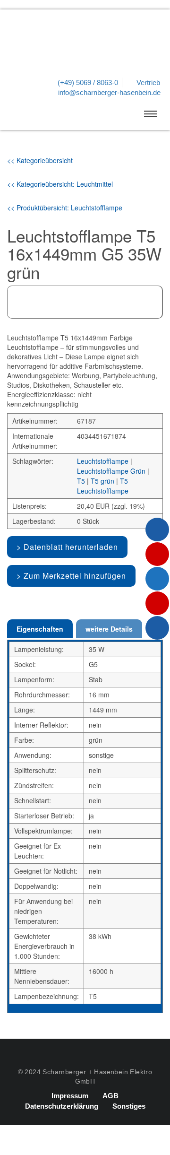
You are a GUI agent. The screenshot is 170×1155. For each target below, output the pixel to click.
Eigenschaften (40, 629)
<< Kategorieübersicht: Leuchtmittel (60, 184)
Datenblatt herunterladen (71, 546)
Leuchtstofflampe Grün (111, 471)
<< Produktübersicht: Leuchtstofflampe (64, 207)
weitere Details (109, 629)
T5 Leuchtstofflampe (102, 485)
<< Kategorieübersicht (40, 160)
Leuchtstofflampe (102, 461)
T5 (81, 481)
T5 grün (102, 481)
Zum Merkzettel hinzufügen (75, 575)
